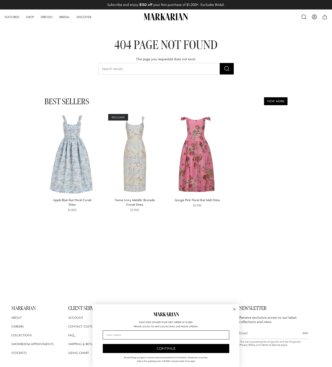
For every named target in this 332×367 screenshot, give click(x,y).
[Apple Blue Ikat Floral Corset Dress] (72, 154)
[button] (12, 17)
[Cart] (325, 17)
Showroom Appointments (32, 344)
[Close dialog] (234, 309)
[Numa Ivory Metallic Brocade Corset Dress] (134, 154)
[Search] (227, 68)
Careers (17, 326)
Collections (21, 335)
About (16, 318)
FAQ (71, 335)
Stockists (19, 353)
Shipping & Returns (83, 344)
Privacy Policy (247, 344)
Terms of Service (270, 344)
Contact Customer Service (90, 326)
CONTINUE (166, 348)
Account (75, 318)
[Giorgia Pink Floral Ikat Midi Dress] (197, 154)
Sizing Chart (78, 353)
